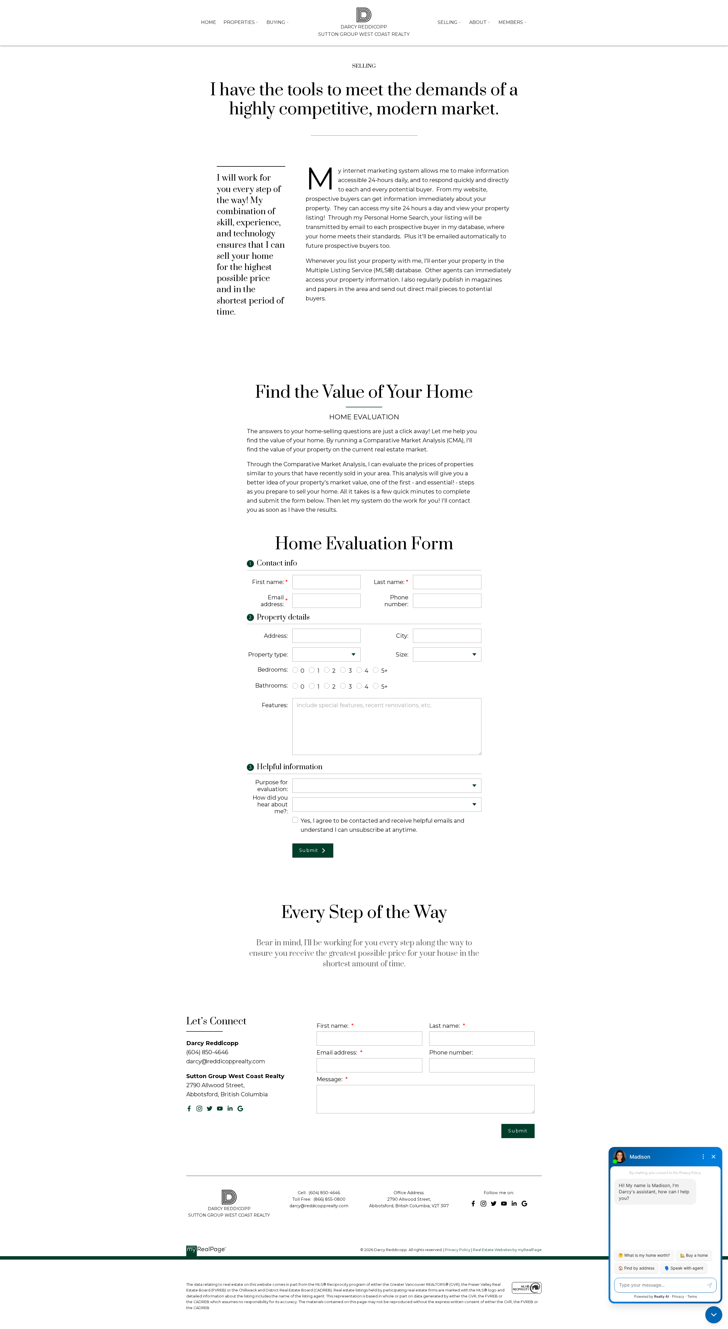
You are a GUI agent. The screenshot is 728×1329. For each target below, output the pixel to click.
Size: (402, 654)
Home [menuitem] (208, 22)
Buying (275, 22)
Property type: (268, 654)
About (478, 22)
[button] (189, 1108)
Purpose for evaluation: (271, 786)
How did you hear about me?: (270, 804)
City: (402, 635)
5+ (384, 670)
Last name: (389, 582)
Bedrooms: (272, 669)
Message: (330, 1079)
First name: (268, 582)
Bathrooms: (271, 685)
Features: (275, 705)
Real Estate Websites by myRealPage (507, 1250)
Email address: (272, 601)
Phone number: (396, 601)
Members (511, 22)
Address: (276, 635)
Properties (239, 22)
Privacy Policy (457, 1250)
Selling (448, 22)
